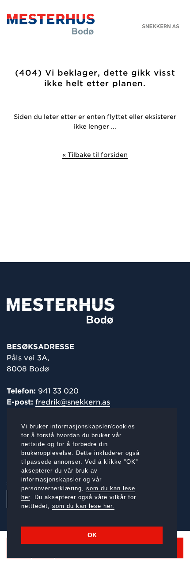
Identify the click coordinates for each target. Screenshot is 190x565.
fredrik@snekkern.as (72, 402)
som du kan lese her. (83, 506)
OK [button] (92, 534)
